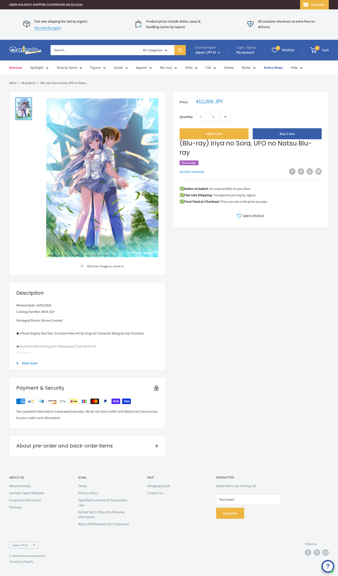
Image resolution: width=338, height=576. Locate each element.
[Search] (180, 50)
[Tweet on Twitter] (309, 171)
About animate (19, 486)
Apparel (141, 67)
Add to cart (214, 133)
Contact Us (155, 493)
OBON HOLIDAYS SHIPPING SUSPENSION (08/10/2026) (46, 5)
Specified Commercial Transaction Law (102, 502)
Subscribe (318, 5)
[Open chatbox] (327, 566)
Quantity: (186, 116)
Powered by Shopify (21, 562)
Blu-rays (166, 67)
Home (13, 83)
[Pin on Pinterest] (301, 171)
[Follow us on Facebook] (308, 552)
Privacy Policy (88, 493)
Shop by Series (67, 67)
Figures (95, 67)
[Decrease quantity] (201, 117)
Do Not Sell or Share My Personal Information (101, 514)
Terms (82, 486)
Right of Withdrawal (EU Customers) (103, 524)
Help (294, 67)
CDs (208, 67)
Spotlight (36, 67)
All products (28, 83)
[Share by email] (318, 171)
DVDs (188, 67)
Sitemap (15, 507)
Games (229, 67)
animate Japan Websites (26, 493)
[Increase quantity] (225, 117)
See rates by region (47, 28)
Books (246, 67)
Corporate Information (25, 500)
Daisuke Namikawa (192, 172)
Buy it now (287, 133)
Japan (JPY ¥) (20, 545)
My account (245, 52)
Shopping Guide (158, 486)
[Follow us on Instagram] (325, 552)
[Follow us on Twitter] (317, 552)
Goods (118, 67)
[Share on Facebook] (292, 171)
